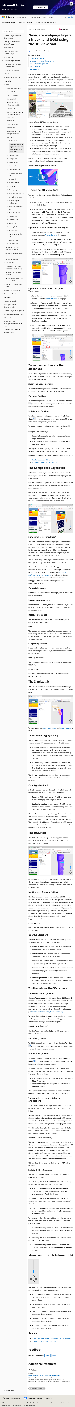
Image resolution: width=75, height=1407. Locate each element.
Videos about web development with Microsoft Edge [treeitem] (13, 323)
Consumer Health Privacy (59, 1403)
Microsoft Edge (40, 29)
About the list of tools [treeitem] (14, 88)
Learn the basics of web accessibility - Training (44, 1375)
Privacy (45, 1403)
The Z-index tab (35, 66)
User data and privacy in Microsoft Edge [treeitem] (12, 331)
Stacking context (48, 728)
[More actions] (71, 29)
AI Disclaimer (6, 1403)
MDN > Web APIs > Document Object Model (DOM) (51, 1338)
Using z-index (65, 728)
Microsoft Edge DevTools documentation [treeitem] (13, 65)
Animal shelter (50, 235)
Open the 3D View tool (37, 58)
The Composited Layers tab (39, 64)
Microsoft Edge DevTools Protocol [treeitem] (13, 273)
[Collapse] (24, 27)
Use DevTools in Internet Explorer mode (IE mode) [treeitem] (13, 267)
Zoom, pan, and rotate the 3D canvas (42, 61)
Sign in (70, 17)
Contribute (36, 1403)
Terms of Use (6, 1406)
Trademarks (16, 1406)
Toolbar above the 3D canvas (42, 460)
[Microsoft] (3, 17)
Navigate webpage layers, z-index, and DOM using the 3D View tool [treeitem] (16, 148)
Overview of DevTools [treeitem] (12, 70)
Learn (31, 29)
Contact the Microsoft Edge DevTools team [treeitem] (14, 279)
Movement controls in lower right (44, 463)
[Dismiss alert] (71, 3)
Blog (27, 1403)
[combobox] (13, 31)
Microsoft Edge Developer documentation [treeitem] (12, 37)
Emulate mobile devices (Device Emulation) (47, 1012)
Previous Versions (18, 1403)
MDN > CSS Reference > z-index (43, 1341)
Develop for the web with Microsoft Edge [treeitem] (12, 43)
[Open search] (65, 17)
